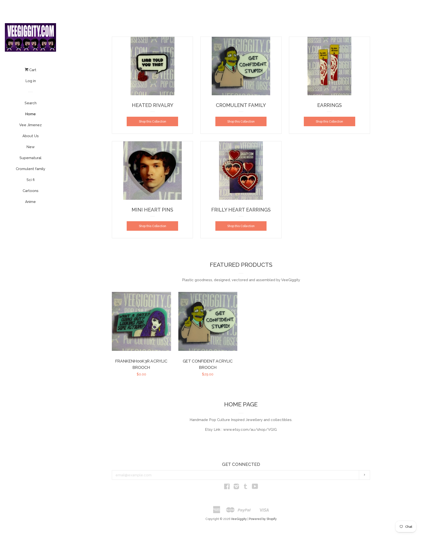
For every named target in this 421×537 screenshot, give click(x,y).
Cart (32, 70)
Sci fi (31, 180)
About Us (30, 136)
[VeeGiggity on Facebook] (227, 487)
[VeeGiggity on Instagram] (236, 487)
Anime (30, 202)
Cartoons (30, 191)
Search (31, 103)
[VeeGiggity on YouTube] (255, 487)
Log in (30, 81)
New (30, 147)
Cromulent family (30, 169)
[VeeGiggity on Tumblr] (246, 487)
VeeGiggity (239, 519)
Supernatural (30, 158)
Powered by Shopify (263, 519)
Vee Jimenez (30, 125)
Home (30, 114)
